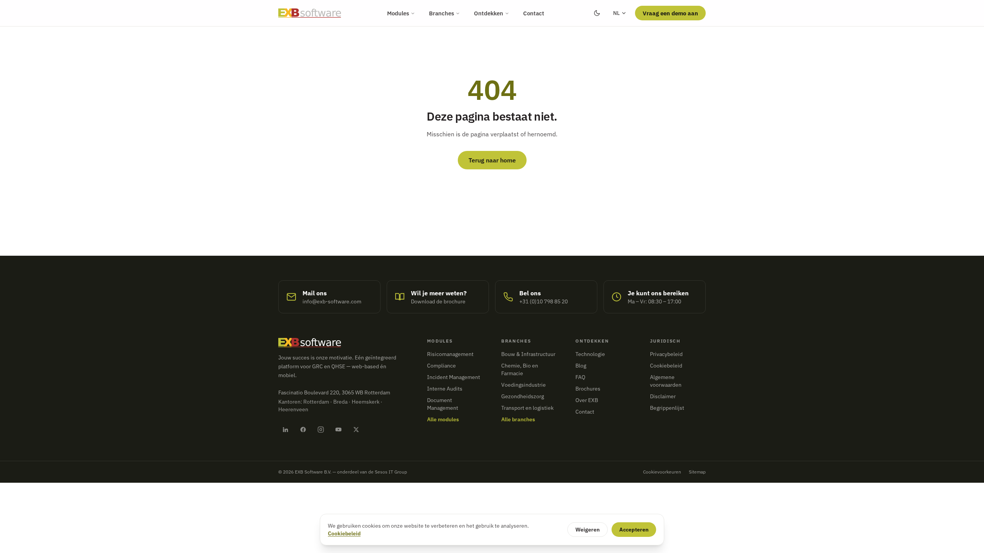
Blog (580, 365)
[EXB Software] (309, 13)
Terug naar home (492, 160)
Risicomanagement (450, 354)
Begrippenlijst (667, 407)
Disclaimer (663, 396)
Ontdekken (488, 13)
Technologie (590, 354)
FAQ (580, 377)
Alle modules (443, 419)
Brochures (587, 388)
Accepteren (633, 529)
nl (616, 13)
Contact (533, 13)
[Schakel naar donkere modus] (597, 13)
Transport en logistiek (527, 407)
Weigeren (587, 529)
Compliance (441, 365)
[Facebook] (303, 429)
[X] (356, 429)
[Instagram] (320, 429)
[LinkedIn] (285, 429)
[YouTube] (338, 429)
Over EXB (586, 400)
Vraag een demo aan (670, 13)
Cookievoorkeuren (662, 472)
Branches (441, 13)
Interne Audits (444, 388)
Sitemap (697, 472)
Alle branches (518, 419)
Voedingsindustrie (523, 384)
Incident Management (453, 377)
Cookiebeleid (666, 365)
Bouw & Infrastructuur (528, 354)
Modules (398, 13)
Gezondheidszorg (522, 396)
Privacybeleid (666, 354)
